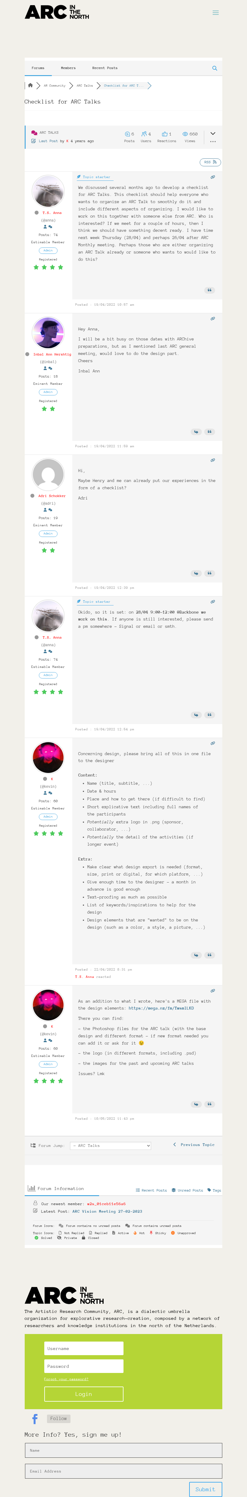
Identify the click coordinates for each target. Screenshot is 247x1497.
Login (84, 1394)
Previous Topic (195, 1144)
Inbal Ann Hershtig (52, 354)
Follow (59, 1418)
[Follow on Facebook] (35, 1419)
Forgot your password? (66, 1379)
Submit (206, 1489)
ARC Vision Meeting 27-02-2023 (107, 1211)
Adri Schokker (52, 496)
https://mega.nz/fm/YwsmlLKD (161, 1008)
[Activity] (50, 227)
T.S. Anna (52, 213)
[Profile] (45, 227)
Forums (38, 68)
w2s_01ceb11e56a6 (106, 1204)
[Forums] (30, 86)
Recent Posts (105, 68)
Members (68, 68)
